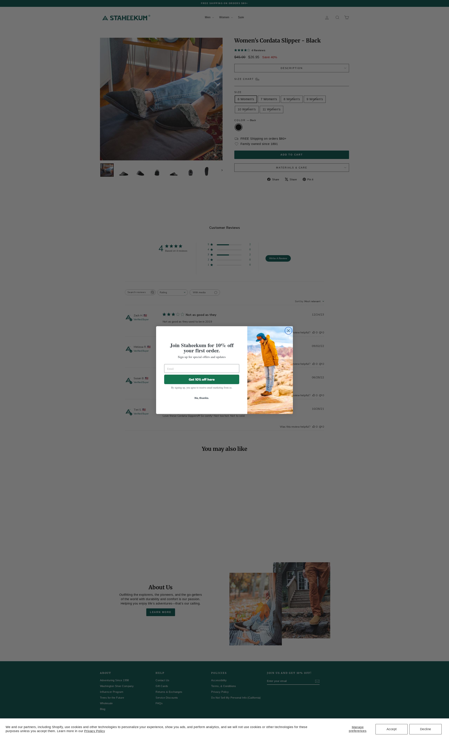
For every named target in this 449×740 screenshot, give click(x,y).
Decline (425, 729)
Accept (392, 729)
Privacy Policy (94, 731)
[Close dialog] (288, 331)
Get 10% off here (202, 379)
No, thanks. (202, 398)
